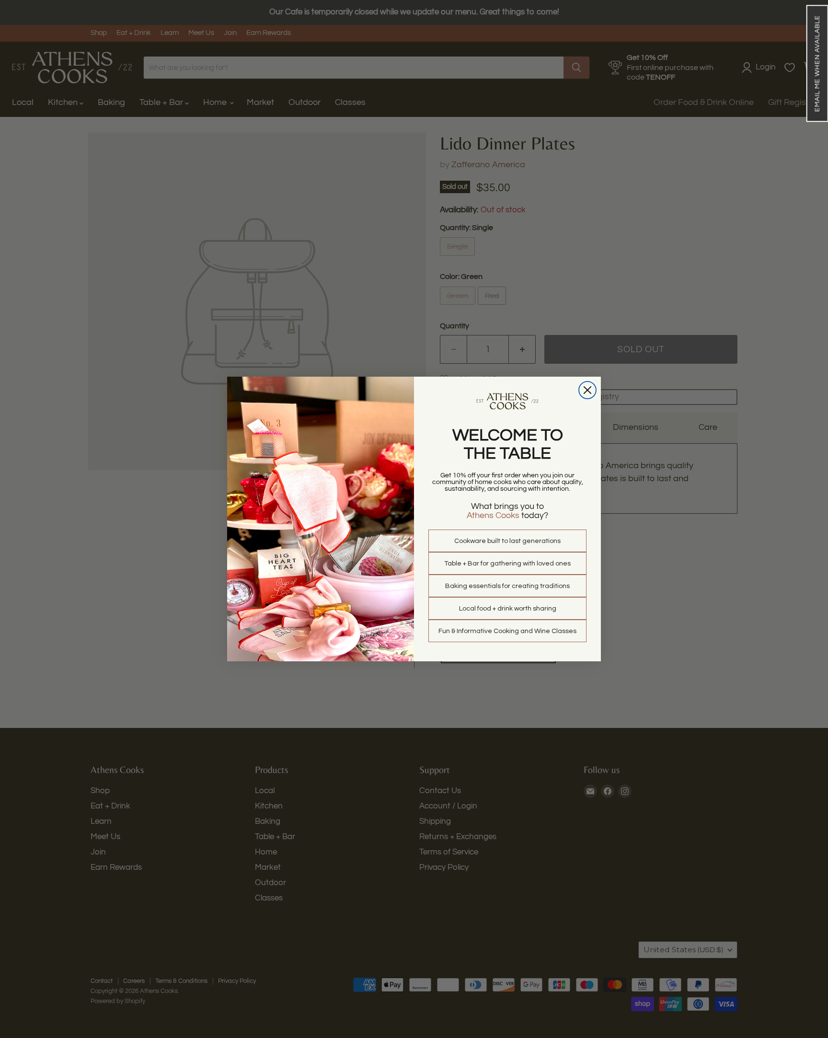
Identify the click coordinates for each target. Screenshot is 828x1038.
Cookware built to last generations (507, 541)
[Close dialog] (587, 390)
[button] (817, 63)
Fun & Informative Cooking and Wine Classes (507, 631)
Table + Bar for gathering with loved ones (507, 563)
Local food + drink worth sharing (507, 608)
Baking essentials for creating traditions (507, 586)
